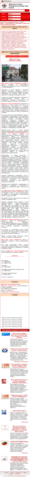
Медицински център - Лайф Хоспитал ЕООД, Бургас (19, 395)
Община (4, 16)
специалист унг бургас (7, 47)
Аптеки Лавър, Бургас (19, 410)
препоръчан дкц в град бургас (9, 42)
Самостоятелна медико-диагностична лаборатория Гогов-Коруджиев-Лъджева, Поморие (19, 335)
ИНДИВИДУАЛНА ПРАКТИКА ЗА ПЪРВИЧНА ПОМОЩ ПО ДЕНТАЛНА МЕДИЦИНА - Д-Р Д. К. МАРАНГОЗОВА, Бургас (19, 459)
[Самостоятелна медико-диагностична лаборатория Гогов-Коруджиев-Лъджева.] (6, 334)
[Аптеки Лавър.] (6, 412)
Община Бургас (12, 285)
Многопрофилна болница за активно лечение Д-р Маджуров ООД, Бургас (19, 381)
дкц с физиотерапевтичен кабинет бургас (13, 35)
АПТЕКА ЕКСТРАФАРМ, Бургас (19, 441)
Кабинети (17, 56)
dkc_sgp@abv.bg (9, 290)
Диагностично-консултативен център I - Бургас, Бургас (19, 349)
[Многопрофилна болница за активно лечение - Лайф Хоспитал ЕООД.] (6, 366)
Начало (6, 472)
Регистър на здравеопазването (18, 476)
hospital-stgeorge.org (14, 291)
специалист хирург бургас (8, 48)
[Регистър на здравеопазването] (4, 5)
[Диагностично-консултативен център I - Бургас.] (6, 350)
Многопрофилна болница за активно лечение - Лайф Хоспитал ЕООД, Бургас (19, 366)
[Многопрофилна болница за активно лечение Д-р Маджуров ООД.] (6, 381)
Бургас (5, 285)
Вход (12, 472)
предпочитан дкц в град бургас (19, 41)
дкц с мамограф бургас (18, 33)
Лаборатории (24, 56)
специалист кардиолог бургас (13, 45)
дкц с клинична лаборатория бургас (14, 32)
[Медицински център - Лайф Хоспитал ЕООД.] (6, 396)
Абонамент (18, 472)
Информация (9, 56)
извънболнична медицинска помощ (14, 38)
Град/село (4, 19)
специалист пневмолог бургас (18, 46)
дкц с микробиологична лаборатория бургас (14, 34)
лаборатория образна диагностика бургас (12, 40)
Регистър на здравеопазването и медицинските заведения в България (11, 1)
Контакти (17, 474)
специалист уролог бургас (20, 47)
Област (4, 14)
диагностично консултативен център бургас (13, 31)
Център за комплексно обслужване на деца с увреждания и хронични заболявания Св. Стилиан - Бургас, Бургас (19, 428)
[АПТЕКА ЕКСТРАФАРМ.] (6, 443)
